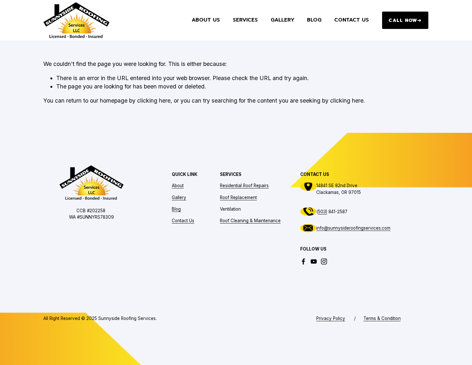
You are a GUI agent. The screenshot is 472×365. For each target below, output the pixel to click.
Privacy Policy (330, 318)
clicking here (153, 100)
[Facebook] (303, 261)
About (178, 185)
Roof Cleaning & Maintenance (250, 220)
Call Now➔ (405, 20)
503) (322, 211)
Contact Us (351, 20)
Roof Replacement (238, 197)
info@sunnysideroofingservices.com (353, 228)
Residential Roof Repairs (244, 185)
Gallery (282, 20)
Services (245, 20)
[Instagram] (324, 261)
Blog (314, 20)
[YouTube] (313, 261)
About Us (206, 20)
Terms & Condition (382, 318)
